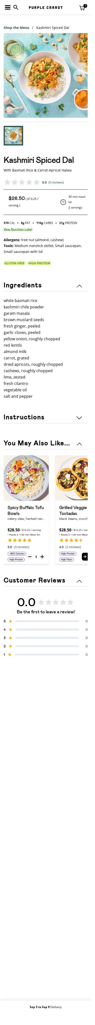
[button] (13, 135)
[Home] (46, 7)
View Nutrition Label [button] (18, 229)
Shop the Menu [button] (16, 27)
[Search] (15, 7)
